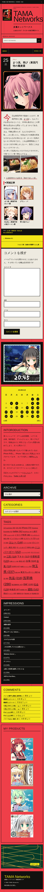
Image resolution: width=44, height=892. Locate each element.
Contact (6, 617)
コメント (7, 267)
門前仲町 (28, 593)
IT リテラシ (7, 661)
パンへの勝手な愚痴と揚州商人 (12, 696)
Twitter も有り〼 (20, 476)
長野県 (20, 593)
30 (38, 416)
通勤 (33, 589)
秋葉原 (15, 589)
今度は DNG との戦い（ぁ (11, 706)
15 (33, 408)
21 (27, 412)
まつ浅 (26, 119)
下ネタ (23, 556)
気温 (15, 578)
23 (38, 412)
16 (38, 408)
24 (6, 416)
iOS (18, 528)
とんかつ (10, 535)
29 (33, 416)
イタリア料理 (22, 535)
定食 (17, 572)
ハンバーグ (25, 552)
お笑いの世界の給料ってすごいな (14, 669)
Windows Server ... (10, 654)
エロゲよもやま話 (9, 639)
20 (22, 412)
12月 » (39, 420)
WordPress (27, 531)
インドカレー (16, 538)
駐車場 (35, 593)
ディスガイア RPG (25, 547)
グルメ (15, 59)
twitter (18, 531)
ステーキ (27, 543)
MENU (5, 51)
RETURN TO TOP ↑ (10, 885)
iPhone (26, 528)
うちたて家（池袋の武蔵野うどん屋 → (29, 244)
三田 (11, 556)
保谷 (22, 561)
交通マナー (14, 561)
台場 (31, 561)
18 (11, 412)
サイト (6, 320)
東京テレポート (29, 572)
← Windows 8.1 (8, 238)
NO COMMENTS (8, 232)
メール (6, 310)
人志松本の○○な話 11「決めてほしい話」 (21, 178)
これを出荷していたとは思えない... (14, 647)
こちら (28, 473)
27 (22, 416)
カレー (16, 542)
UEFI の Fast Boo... (10, 676)
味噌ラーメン (26, 566)
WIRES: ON (37, 51)
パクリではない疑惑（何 (10, 719)
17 (6, 412)
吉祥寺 (16, 566)
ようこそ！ (7, 610)
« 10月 (5, 420)
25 (11, 416)
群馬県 (23, 590)
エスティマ (30, 538)
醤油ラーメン (9, 593)
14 (27, 408)
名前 (5, 300)
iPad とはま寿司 (8, 712)
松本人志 (19, 230)
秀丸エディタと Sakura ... (12, 632)
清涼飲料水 (17, 585)
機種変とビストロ (8, 699)
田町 (28, 584)
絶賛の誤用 (7, 624)
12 (17, 408)
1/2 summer (9, 528)
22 (33, 412)
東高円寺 (14, 230)
